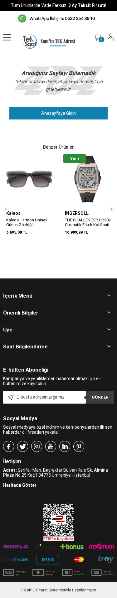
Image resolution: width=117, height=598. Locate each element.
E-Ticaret (40, 590)
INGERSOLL (77, 213)
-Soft (26, 590)
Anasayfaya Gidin (58, 113)
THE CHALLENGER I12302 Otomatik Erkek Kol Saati (88, 222)
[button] (5, 209)
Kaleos (13, 213)
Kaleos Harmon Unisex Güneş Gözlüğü (26, 222)
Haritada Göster (20, 485)
